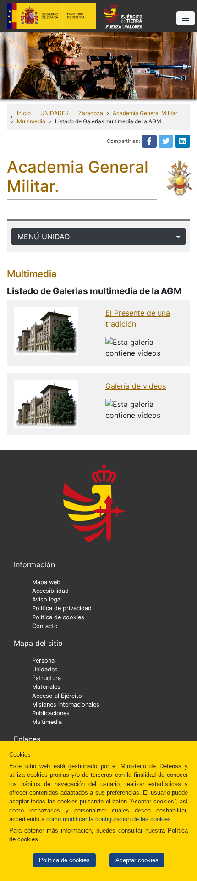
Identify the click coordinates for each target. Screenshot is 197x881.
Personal (44, 660)
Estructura (46, 678)
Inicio (24, 113)
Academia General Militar (145, 113)
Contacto (45, 626)
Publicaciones (51, 713)
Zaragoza (90, 113)
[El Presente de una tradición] (46, 330)
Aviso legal (47, 599)
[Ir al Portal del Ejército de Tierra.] (98, 64)
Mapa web (46, 582)
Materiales (46, 686)
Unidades (45, 669)
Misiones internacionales (65, 704)
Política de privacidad (62, 608)
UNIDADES (54, 113)
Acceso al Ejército (57, 695)
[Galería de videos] (46, 403)
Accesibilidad (50, 590)
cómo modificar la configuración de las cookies (108, 819)
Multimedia (31, 121)
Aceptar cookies (137, 860)
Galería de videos (135, 385)
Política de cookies (64, 860)
